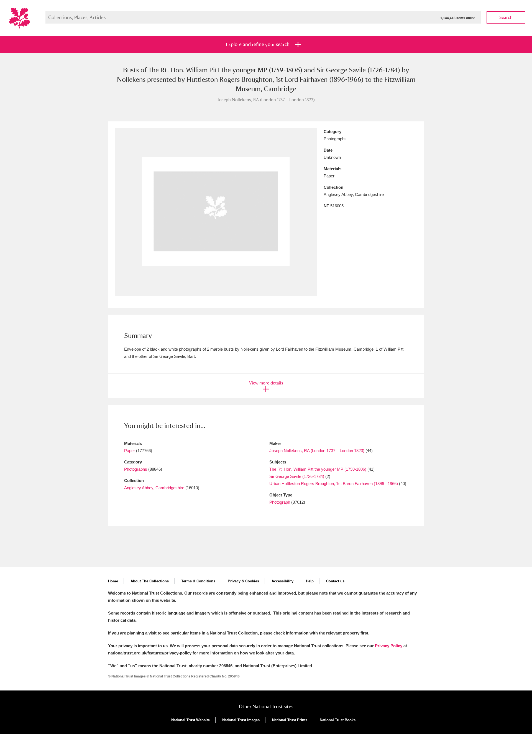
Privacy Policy (388, 645)
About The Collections (150, 581)
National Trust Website (190, 720)
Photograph (279, 502)
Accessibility (282, 581)
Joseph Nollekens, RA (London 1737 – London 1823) (316, 450)
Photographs (135, 469)
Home (113, 581)
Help (310, 581)
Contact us (335, 581)
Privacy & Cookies (243, 581)
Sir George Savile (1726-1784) (296, 476)
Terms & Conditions (198, 581)
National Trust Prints (289, 720)
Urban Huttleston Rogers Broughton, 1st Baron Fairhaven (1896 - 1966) (333, 483)
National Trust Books (337, 720)
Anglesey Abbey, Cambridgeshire (154, 487)
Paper (129, 450)
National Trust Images (241, 720)
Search (506, 17)
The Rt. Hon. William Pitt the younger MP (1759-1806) (317, 469)
